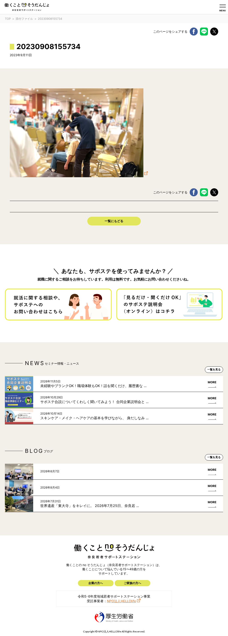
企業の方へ (95, 583)
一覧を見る (214, 369)
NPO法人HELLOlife (121, 601)
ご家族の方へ (132, 583)
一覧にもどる (114, 221)
